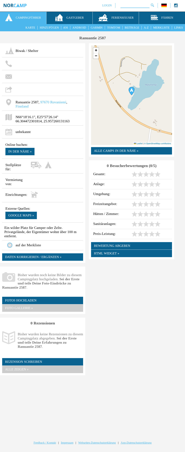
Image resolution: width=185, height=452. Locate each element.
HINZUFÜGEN (49, 27)
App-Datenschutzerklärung (136, 442)
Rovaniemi (58, 102)
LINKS (178, 27)
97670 (44, 102)
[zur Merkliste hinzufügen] (9, 245)
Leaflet (139, 143)
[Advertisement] (42, 404)
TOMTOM (113, 27)
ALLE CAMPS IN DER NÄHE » (116, 151)
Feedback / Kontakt (45, 442)
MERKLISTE (161, 27)
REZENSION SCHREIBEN (23, 362)
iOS (65, 27)
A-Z (146, 27)
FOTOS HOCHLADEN (20, 300)
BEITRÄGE (132, 27)
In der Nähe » (20, 151)
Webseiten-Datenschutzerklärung (97, 442)
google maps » (21, 215)
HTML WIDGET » (106, 253)
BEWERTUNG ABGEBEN (112, 246)
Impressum (67, 442)
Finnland (22, 106)
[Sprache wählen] (164, 6)
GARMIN (97, 27)
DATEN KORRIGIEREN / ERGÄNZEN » (33, 257)
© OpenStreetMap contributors (157, 143)
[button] (132, 91)
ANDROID (79, 27)
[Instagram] (176, 6)
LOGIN (107, 5)
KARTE (30, 27)
